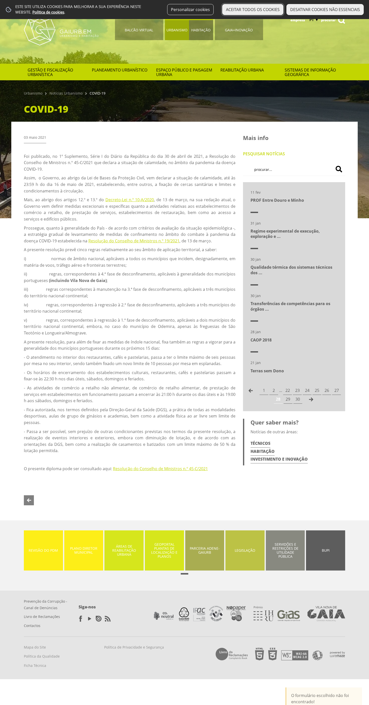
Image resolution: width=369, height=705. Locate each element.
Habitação (201, 30)
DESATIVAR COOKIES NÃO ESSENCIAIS (325, 9)
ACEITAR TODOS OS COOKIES (253, 9)
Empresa (297, 20)
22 (287, 390)
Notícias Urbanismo (66, 93)
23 (297, 390)
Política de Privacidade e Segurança (134, 647)
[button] (184, 574)
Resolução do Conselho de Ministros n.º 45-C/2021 (160, 468)
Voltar (29, 500)
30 (297, 399)
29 (288, 399)
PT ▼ (314, 20)
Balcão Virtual (139, 30)
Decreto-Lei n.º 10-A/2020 (129, 199)
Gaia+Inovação (239, 30)
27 (336, 390)
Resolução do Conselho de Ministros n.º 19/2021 (133, 241)
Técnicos (260, 443)
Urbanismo (177, 30)
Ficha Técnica (35, 665)
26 (327, 390)
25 (317, 390)
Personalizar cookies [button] (190, 9)
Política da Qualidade (42, 656)
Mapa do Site (35, 647)
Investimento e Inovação (279, 459)
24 (307, 390)
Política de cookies (48, 12)
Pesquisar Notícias (264, 154)
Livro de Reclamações (42, 616)
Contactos (32, 625)
